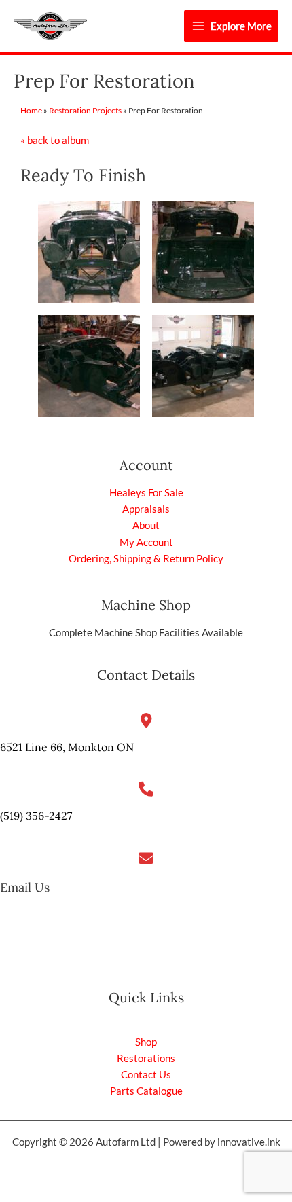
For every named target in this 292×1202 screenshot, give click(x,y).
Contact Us (146, 1074)
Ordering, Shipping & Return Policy (146, 558)
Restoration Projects (85, 110)
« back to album (54, 140)
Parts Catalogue (146, 1091)
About (146, 525)
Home (31, 110)
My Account (146, 542)
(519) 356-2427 (36, 815)
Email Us (25, 887)
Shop (146, 1042)
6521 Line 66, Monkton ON (67, 747)
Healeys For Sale (146, 492)
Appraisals (146, 509)
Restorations (146, 1058)
